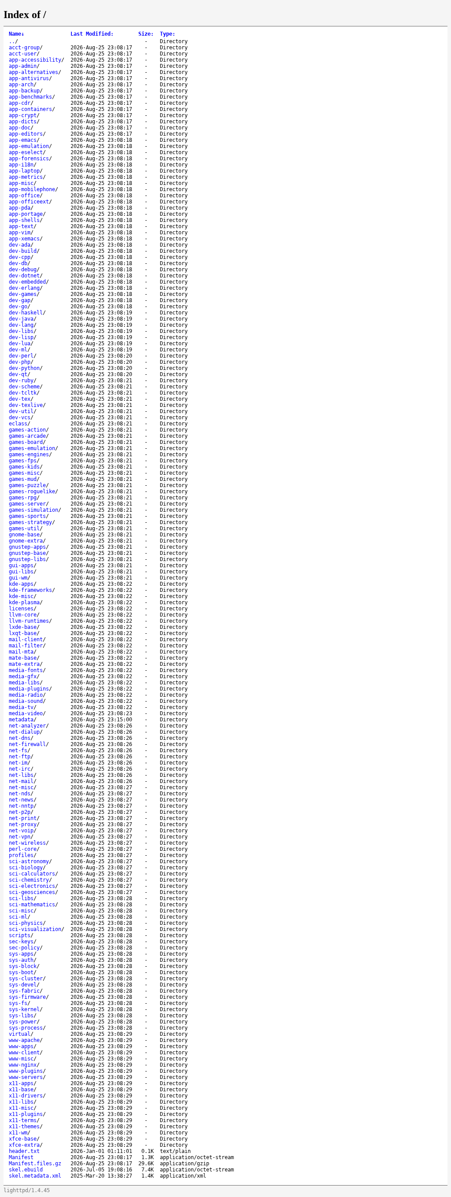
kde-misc (21, 596)
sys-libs (21, 1015)
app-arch (21, 84)
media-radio (26, 695)
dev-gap (19, 300)
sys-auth (21, 960)
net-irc (19, 769)
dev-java (21, 319)
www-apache (24, 1040)
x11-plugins (26, 1114)
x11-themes (24, 1126)
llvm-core (23, 615)
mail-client (26, 639)
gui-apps (21, 565)
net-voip (21, 831)
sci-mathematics (32, 904)
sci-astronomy (29, 861)
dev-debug (23, 269)
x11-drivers (26, 1096)
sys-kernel (24, 1009)
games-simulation (33, 510)
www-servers (26, 1077)
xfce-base (23, 1139)
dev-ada (19, 245)
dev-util (21, 411)
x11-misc (21, 1108)
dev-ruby (21, 380)
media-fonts (26, 670)
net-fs (18, 750)
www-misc (21, 1059)
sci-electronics (32, 886)
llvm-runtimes (29, 621)
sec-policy (24, 948)
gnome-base (24, 535)
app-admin (23, 66)
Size (146, 34)
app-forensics (29, 158)
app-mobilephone (32, 189)
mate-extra (24, 664)
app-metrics (26, 177)
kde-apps (21, 584)
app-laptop (24, 171)
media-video (26, 713)
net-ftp (19, 757)
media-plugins (29, 689)
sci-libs (21, 898)
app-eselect (26, 152)
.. (12, 41)
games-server (27, 504)
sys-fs (18, 1003)
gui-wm (18, 578)
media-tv (21, 707)
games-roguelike (32, 491)
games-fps (23, 461)
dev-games (23, 294)
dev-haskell (26, 313)
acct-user (23, 54)
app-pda (19, 208)
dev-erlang (24, 288)
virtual (19, 1034)
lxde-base (23, 627)
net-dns (19, 738)
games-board (26, 442)
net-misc (21, 787)
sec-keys (21, 941)
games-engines (29, 454)
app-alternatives (33, 72)
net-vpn (19, 837)
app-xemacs (24, 239)
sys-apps (21, 954)
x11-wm (18, 1133)
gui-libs (21, 572)
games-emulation (32, 448)
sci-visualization (35, 929)
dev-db (18, 263)
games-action (27, 430)
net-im (18, 763)
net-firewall (27, 744)
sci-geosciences (32, 892)
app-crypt (23, 115)
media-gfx (23, 676)
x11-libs (21, 1102)
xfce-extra (24, 1145)
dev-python (24, 368)
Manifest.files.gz (35, 1163)
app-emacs (23, 140)
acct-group (24, 47)
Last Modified (92, 34)
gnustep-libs (27, 559)
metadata (21, 720)
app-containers (30, 109)
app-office (24, 195)
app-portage (26, 214)
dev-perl (21, 356)
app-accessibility (35, 60)
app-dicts (23, 121)
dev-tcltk (23, 393)
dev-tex (19, 399)
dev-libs (21, 331)
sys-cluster (26, 978)
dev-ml (18, 350)
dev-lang (21, 325)
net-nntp (21, 806)
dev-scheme (24, 387)
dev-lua (19, 343)
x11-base (21, 1089)
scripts (19, 935)
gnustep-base (27, 553)
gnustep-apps (27, 547)
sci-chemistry (29, 880)
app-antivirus (29, 78)
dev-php (19, 362)
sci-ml (18, 917)
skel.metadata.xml (35, 1176)
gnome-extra (26, 541)
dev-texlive (26, 405)
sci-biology (26, 867)
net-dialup (24, 732)
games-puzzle (27, 485)
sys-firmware (27, 997)
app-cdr (19, 103)
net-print (23, 818)
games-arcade (27, 436)
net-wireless (27, 843)
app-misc (21, 183)
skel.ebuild (26, 1170)
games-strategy (30, 522)
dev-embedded (27, 282)
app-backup (24, 91)
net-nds (19, 794)
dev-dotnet (24, 276)
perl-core (23, 849)
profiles (21, 855)
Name (16, 34)
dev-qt (18, 374)
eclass (18, 424)
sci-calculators (32, 874)
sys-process (26, 1028)
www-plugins (26, 1071)
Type (167, 34)
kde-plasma (24, 602)
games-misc (24, 473)
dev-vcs (19, 417)
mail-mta (21, 652)
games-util (24, 528)
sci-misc (21, 911)
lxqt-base (23, 633)
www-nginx (23, 1065)
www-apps (21, 1046)
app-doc (19, 128)
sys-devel (23, 985)
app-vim (19, 232)
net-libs (21, 775)
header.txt (24, 1151)
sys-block (23, 966)
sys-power (23, 1022)
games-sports (27, 516)
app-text (21, 226)
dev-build (23, 251)
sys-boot (21, 972)
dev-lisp (21, 337)
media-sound (26, 701)
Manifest (21, 1157)
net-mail (21, 781)
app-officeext (29, 202)
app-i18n (21, 165)
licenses (21, 609)
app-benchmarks (30, 97)
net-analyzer (27, 726)
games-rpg (23, 498)
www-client (24, 1052)
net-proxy (23, 824)
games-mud (23, 479)
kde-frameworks (30, 590)
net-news (21, 800)
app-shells (24, 220)
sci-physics (26, 923)
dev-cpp (19, 257)
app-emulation (29, 146)
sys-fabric (24, 991)
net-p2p (19, 812)
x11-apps (21, 1083)
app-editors (26, 134)
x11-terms (23, 1120)
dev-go (18, 306)
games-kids (24, 467)
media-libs (24, 683)
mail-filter (26, 646)
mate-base (23, 658)
